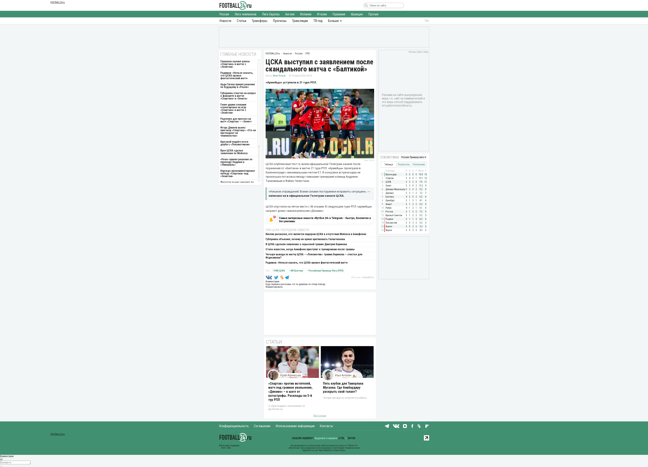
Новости (225, 21)
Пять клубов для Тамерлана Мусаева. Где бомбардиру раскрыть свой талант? (343, 387)
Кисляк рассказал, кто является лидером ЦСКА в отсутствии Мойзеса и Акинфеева (316, 234)
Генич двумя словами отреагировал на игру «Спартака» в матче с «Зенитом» (233, 108)
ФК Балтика (296, 270)
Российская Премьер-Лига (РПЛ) (326, 270)
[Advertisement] (324, 37)
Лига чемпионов (245, 14)
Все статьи (320, 415)
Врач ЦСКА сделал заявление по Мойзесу (234, 152)
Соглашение (262, 426)
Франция (357, 14)
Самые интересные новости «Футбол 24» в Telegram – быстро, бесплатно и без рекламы (325, 219)
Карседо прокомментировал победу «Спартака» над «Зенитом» (237, 173)
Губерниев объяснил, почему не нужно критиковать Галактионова (305, 239)
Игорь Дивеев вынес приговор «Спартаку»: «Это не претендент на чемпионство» (238, 131)
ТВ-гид (317, 21)
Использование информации (295, 426)
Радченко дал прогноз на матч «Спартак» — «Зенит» (236, 120)
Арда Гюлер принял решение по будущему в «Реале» (237, 86)
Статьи (241, 21)
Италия (322, 14)
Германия (338, 14)
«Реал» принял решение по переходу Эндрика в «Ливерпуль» (236, 162)
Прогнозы (280, 21)
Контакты (326, 426)
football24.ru (368, 277)
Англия (289, 14)
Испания (305, 14)
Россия (224, 14)
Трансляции (300, 21)
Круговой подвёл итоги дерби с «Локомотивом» (235, 143)
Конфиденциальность (234, 426)
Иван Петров (279, 75)
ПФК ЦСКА (279, 270)
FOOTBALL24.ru (235, 5)
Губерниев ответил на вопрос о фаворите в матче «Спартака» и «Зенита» (238, 96)
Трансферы (259, 21)
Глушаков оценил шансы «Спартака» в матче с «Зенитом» (235, 64)
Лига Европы (271, 14)
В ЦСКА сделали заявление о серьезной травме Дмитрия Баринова (306, 244)
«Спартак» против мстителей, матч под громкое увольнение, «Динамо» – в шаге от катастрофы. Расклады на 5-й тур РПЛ (290, 391)
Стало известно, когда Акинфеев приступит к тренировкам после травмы (310, 249)
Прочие (373, 14)
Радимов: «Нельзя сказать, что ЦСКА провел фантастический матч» (307, 262)
